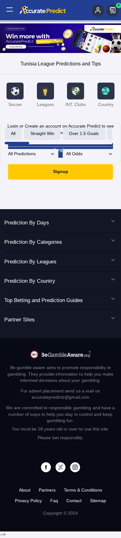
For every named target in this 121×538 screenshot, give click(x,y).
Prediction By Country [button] (29, 281)
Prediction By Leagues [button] (30, 262)
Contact (74, 500)
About (24, 490)
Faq (54, 500)
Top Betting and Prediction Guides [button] (43, 300)
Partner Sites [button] (19, 320)
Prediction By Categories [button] (33, 242)
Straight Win (42, 133)
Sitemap (98, 500)
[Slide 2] (63, 44)
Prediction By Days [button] (26, 223)
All (13, 133)
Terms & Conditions (83, 490)
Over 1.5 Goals (84, 133)
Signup (60, 171)
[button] (9, 9)
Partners (47, 490)
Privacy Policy (28, 500)
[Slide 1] (58, 44)
